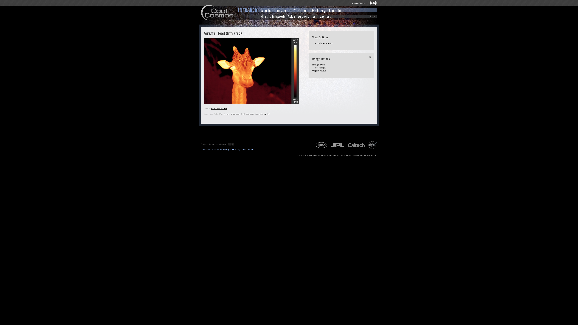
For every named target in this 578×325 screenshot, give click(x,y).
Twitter (229, 144)
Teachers (324, 16)
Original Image (325, 43)
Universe (282, 10)
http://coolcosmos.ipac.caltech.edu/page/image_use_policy (244, 114)
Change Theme (358, 3)
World (266, 10)
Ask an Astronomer (301, 16)
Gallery (319, 10)
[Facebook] (374, 16)
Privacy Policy (218, 149)
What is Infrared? (273, 16)
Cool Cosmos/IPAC (219, 108)
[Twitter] (371, 16)
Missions (301, 10)
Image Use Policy (232, 149)
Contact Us (205, 149)
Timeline (336, 10)
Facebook (233, 144)
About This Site (248, 149)
